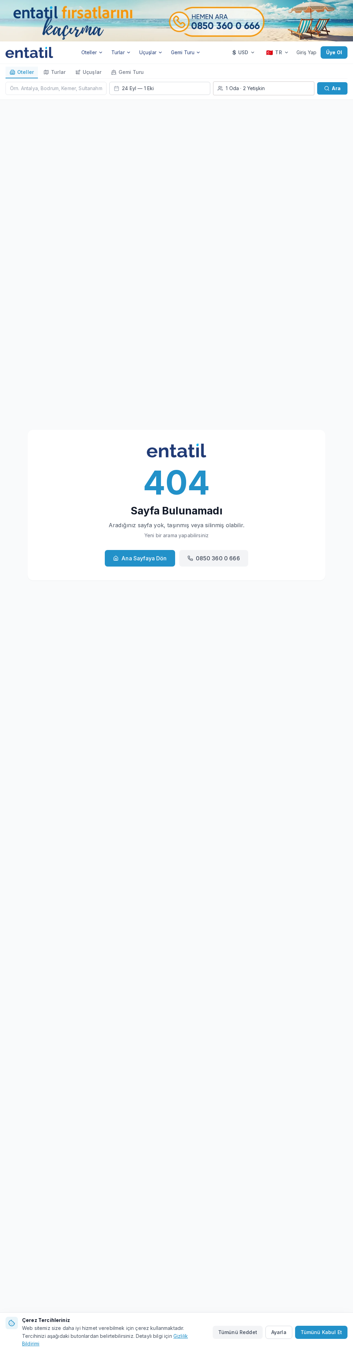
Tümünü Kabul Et (321, 1332)
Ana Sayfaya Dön (144, 558)
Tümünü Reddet (237, 1332)
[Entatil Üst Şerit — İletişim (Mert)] (176, 20)
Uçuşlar (148, 52)
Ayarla (278, 1332)
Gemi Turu (182, 52)
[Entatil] (29, 52)
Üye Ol (334, 52)
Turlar (118, 52)
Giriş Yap (306, 52)
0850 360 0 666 (218, 558)
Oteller (89, 52)
